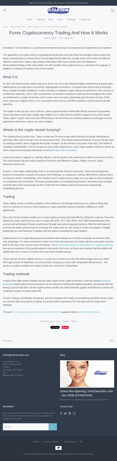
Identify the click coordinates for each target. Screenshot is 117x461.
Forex (58, 321)
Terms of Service (51, 441)
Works (74, 321)
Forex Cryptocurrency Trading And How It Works (47, 27)
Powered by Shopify (85, 454)
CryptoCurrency (47, 321)
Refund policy (70, 441)
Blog (50, 19)
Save (66, 327)
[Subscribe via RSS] (81, 441)
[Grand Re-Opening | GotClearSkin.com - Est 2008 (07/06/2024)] (87, 374)
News (60, 19)
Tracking (71, 19)
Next (111, 340)
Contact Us (85, 19)
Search (36, 441)
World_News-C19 (18, 27)
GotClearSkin (35, 454)
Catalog (40, 19)
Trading (66, 321)
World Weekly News (89, 312)
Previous (7, 340)
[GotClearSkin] (58, 10)
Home (29, 19)
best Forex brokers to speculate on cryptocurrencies (84, 245)
